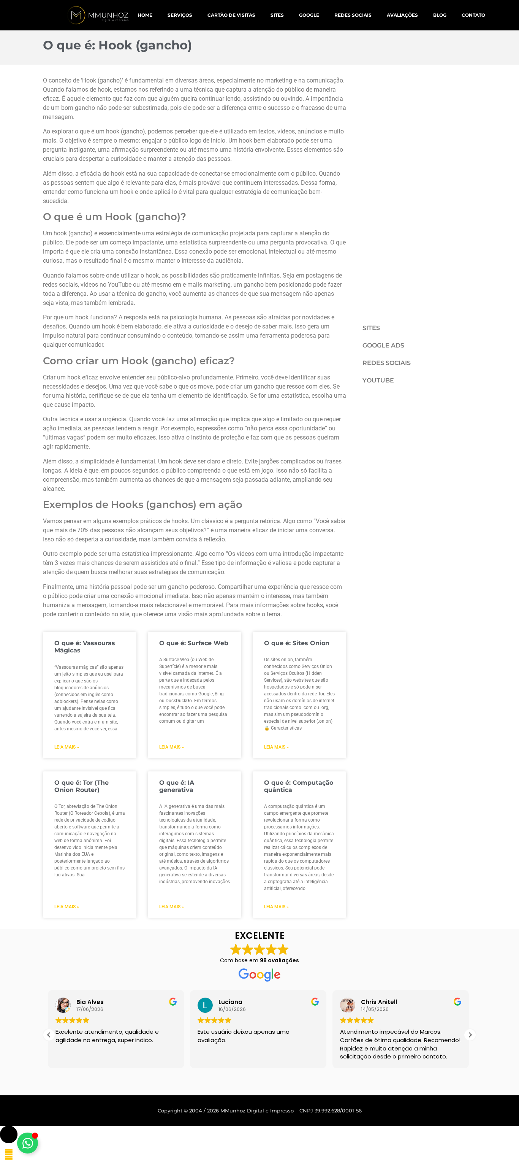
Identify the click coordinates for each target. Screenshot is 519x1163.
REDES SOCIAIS (386, 363)
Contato (473, 15)
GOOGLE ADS (383, 345)
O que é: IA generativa (176, 786)
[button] (470, 1035)
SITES (371, 328)
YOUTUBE (378, 380)
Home (145, 15)
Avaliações (402, 15)
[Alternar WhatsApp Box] (27, 1143)
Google (309, 15)
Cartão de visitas (231, 15)
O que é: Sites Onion (296, 643)
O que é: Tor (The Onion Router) (81, 786)
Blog (439, 15)
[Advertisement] (409, 190)
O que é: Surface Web (193, 643)
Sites (277, 15)
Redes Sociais (353, 15)
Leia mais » (66, 747)
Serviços (180, 15)
